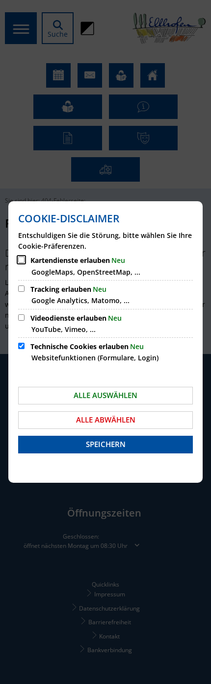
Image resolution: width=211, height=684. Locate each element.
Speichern (106, 444)
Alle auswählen (105, 395)
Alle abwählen (105, 420)
